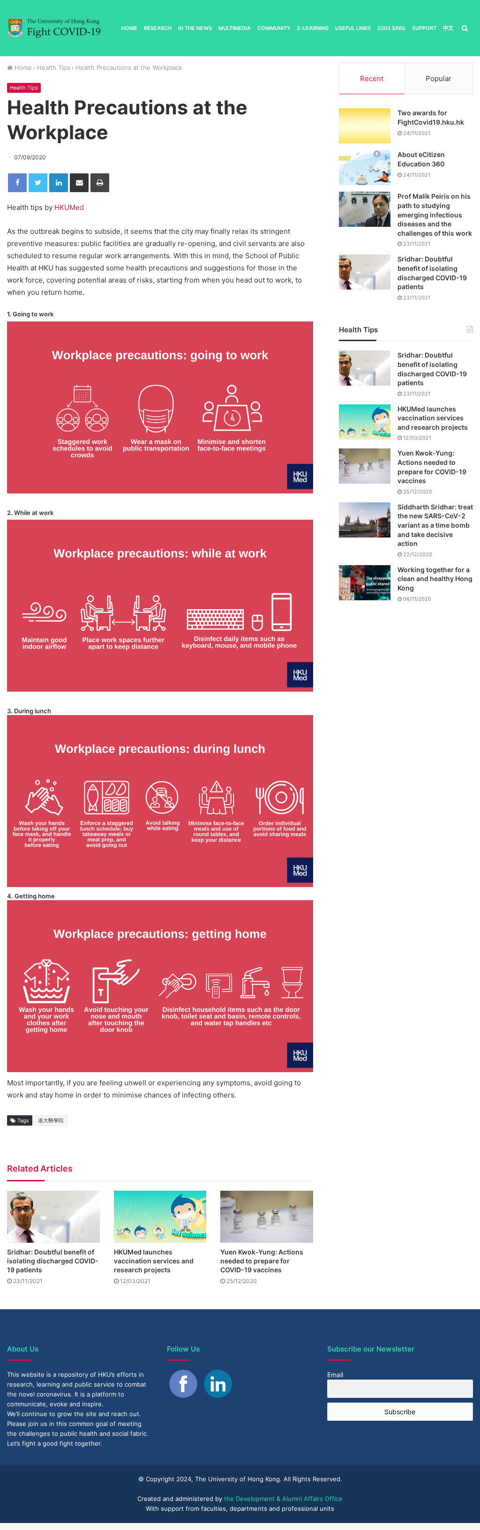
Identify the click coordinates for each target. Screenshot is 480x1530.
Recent (371, 78)
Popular (438, 78)
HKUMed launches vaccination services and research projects (154, 1261)
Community (274, 28)
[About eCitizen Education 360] (364, 167)
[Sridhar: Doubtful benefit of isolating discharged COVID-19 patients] (53, 1217)
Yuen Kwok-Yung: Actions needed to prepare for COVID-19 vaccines (261, 1261)
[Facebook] (17, 182)
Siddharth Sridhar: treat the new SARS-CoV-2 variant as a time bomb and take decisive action (435, 525)
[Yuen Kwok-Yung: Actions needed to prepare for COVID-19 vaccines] (266, 1217)
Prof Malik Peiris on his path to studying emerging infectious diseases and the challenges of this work (435, 214)
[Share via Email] (79, 182)
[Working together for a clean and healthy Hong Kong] (364, 582)
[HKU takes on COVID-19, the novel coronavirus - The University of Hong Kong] (54, 28)
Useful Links (353, 28)
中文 (448, 28)
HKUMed (69, 207)
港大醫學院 (51, 1120)
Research (158, 28)
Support (424, 28)
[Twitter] (38, 182)
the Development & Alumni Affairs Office (283, 1498)
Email (335, 1375)
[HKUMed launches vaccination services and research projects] (160, 1217)
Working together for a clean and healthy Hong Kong (435, 579)
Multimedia (234, 28)
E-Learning (313, 28)
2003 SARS (391, 28)
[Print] (99, 182)
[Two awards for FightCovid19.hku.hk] (364, 125)
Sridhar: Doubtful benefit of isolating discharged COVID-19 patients (52, 1261)
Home (129, 28)
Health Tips (53, 67)
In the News (195, 28)
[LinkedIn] (58, 182)
